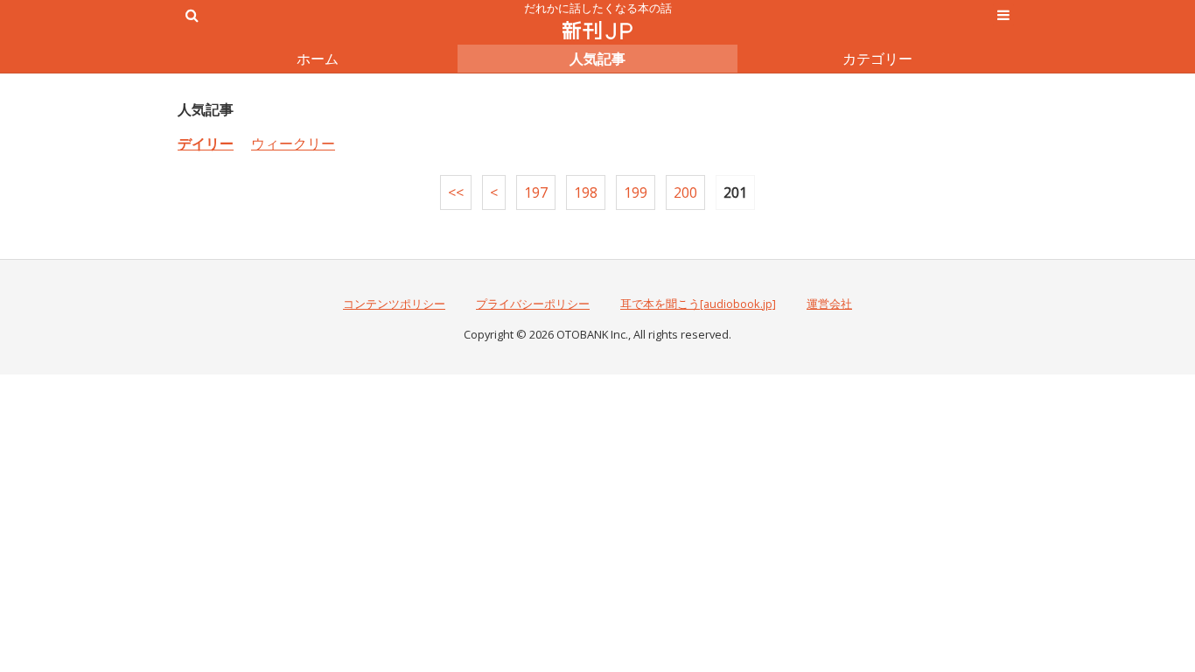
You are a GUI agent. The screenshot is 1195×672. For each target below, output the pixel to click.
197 (536, 192)
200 (685, 192)
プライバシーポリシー (533, 304)
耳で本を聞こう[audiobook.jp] (698, 304)
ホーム (318, 58)
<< (456, 192)
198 (586, 192)
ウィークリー (293, 143)
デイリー (206, 143)
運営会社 (829, 304)
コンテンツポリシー (394, 304)
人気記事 (597, 58)
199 (635, 192)
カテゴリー (877, 58)
